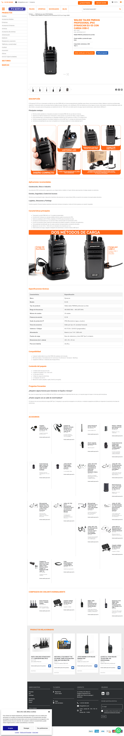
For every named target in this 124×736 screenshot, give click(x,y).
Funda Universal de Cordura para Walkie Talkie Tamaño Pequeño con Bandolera (117, 445)
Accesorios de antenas (9, 32)
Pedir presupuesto (102, 53)
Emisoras (5, 22)
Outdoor (4, 47)
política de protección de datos (112, 712)
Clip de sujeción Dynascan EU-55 (92, 443)
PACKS (31, 9)
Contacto (32, 2)
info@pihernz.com (23, 2)
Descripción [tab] (34, 99)
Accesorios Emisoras (8, 25)
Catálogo (31, 695)
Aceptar (10, 728)
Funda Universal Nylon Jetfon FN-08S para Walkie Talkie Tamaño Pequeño (43, 466)
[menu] (3, 9)
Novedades (54, 9)
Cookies (17, 732)
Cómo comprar (33, 708)
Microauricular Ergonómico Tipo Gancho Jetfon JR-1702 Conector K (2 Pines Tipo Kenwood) (44, 507)
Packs (30, 702)
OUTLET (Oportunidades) (9, 56)
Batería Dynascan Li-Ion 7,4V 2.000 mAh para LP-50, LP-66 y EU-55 (116, 487)
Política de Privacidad (25, 732)
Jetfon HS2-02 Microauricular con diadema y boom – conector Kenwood (117, 528)
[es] (121, 2)
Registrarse (85, 3)
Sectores (6, 61)
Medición (4, 38)
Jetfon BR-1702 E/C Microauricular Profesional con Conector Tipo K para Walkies (117, 466)
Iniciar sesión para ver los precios (84, 53)
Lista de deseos (59, 703)
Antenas (4, 28)
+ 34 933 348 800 (8, 2)
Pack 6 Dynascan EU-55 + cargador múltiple (43, 602)
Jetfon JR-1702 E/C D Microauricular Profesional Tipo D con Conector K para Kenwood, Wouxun (68, 507)
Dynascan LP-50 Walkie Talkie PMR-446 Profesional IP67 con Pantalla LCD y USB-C (117, 604)
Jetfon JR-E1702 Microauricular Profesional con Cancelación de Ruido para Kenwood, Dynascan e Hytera (92, 468)
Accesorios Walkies (7, 19)
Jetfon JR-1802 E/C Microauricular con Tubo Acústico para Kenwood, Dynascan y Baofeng (117, 507)
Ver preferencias (42, 728)
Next (71, 89)
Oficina (4, 53)
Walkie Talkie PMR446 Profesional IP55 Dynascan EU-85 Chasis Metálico (92, 603)
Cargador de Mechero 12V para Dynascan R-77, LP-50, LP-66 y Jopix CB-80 (68, 428)
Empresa (31, 691)
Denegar (26, 728)
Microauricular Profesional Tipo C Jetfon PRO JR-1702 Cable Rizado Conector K (93, 506)
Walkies (4, 16)
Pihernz (17, 9)
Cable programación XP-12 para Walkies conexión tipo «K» (68, 563)
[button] (49, 712)
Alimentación (6, 35)
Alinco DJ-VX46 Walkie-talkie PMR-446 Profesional (109, 658)
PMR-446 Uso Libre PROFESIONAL (44, 14)
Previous (28, 89)
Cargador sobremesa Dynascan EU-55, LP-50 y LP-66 (43, 428)
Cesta (56, 701)
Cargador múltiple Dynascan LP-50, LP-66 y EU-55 (116, 547)
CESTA (116, 2)
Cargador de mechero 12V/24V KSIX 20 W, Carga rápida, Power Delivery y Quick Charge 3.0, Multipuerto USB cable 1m (44, 566)
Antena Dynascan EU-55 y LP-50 (92, 426)
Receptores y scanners (9, 41)
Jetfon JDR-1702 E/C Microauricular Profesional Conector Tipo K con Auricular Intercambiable (92, 530)
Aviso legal (35, 732)
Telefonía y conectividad (9, 44)
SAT (30, 693)
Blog (65, 9)
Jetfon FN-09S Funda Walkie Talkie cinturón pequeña (67, 466)
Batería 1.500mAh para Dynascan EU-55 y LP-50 (117, 427)
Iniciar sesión (101, 3)
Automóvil (5, 50)
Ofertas (41, 9)
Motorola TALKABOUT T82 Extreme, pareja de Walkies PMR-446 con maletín (64, 658)
